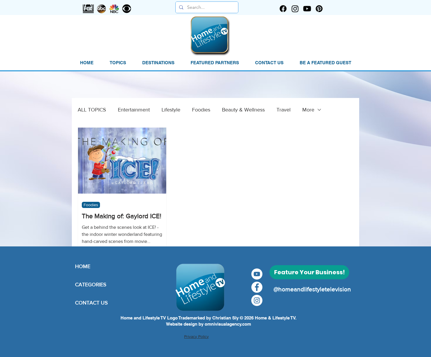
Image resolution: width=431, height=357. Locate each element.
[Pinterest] (319, 8)
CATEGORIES (90, 284)
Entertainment (134, 110)
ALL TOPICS (92, 110)
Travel (283, 110)
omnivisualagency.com (228, 324)
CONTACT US (91, 303)
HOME (82, 266)
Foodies (201, 110)
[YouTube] (256, 274)
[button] (117, 62)
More (308, 110)
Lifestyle (171, 110)
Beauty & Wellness (243, 110)
